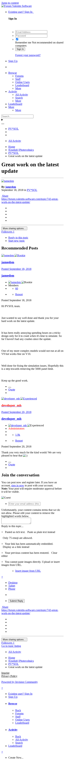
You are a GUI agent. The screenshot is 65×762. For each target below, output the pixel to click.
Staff (17, 79)
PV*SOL (32, 190)
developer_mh (11, 418)
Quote (11, 389)
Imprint (5, 672)
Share (4, 195)
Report (19, 294)
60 (16, 288)
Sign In (20, 49)
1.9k (17, 434)
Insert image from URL (28, 570)
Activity (12, 91)
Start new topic (16, 240)
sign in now (17, 485)
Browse (12, 72)
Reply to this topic (18, 237)
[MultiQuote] (9, 387)
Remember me (23, 42)
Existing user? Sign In (21, 11)
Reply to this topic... (12, 526)
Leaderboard (22, 85)
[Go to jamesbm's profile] (7, 181)
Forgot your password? (28, 55)
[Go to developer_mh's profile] (10, 398)
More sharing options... (14, 228)
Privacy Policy (9, 676)
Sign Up (13, 61)
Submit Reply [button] (16, 601)
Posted (16, 268)
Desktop (13, 582)
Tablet (11, 585)
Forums (19, 75)
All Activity (21, 94)
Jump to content (10, 2)
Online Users (22, 82)
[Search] (2, 123)
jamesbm (10, 186)
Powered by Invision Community (19, 681)
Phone (11, 588)
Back (18, 710)
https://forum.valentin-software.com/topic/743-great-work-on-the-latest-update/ (29, 201)
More (18, 88)
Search (19, 97)
